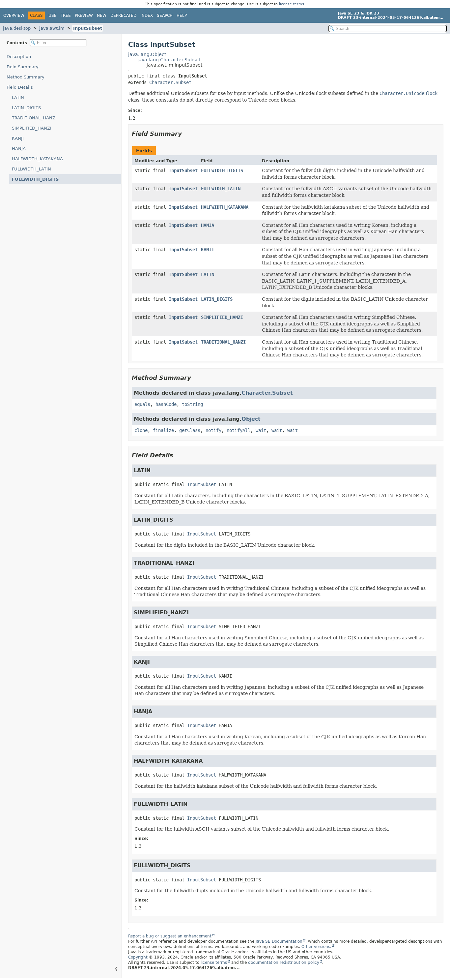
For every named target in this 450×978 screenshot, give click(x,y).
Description (19, 56)
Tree (66, 15)
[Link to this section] (186, 133)
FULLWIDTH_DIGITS (35, 179)
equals (142, 404)
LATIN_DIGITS (26, 107)
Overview (13, 15)
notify (213, 430)
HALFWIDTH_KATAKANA (37, 158)
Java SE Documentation (279, 941)
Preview (84, 15)
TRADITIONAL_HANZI (34, 117)
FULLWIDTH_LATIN (31, 169)
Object (251, 419)
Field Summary (23, 66)
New (101, 15)
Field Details (20, 87)
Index (146, 15)
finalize (163, 430)
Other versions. (316, 946)
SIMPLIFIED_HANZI (31, 128)
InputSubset (87, 28)
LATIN (18, 97)
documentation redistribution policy (283, 962)
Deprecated (123, 15)
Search (165, 15)
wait (261, 430)
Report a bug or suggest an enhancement (169, 936)
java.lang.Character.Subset (168, 59)
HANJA (19, 148)
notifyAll (238, 430)
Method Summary (25, 77)
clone (141, 430)
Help (182, 15)
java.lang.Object (147, 54)
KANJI (18, 138)
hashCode (166, 404)
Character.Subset (170, 82)
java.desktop (17, 28)
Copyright (138, 957)
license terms (291, 4)
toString (192, 404)
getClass (189, 430)
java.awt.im (52, 28)
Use (52, 15)
